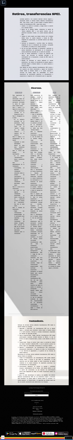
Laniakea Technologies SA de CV (37, 388)
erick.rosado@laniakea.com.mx (37, 400)
